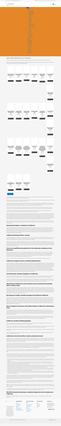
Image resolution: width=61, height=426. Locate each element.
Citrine (29, 46)
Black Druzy (30, 42)
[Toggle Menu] (27, 7)
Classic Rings (31, 27)
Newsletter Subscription (19, 410)
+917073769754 (11, 0)
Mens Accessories (31, 34)
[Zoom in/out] (1, 424)
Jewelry (28, 8)
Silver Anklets (31, 10)
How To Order (28, 411)
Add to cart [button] (27, 80)
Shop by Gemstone (30, 37)
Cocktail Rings (31, 26)
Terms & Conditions (29, 409)
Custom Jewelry (29, 52)
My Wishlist (38, 406)
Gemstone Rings (31, 24)
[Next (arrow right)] (4, 425)
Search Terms (18, 406)
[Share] (6, 424)
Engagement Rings (32, 25)
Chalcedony (30, 45)
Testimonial (28, 410)
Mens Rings (31, 36)
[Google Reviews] (52, 409)
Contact (28, 54)
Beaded (30, 33)
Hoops (30, 29)
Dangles (30, 31)
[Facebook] (48, 409)
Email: (15, 0)
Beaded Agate (30, 41)
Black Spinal (30, 43)
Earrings (29, 28)
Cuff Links (30, 35)
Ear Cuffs (30, 30)
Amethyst (29, 38)
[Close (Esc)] (9, 424)
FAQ (37, 407)
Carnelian (29, 44)
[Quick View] (26, 78)
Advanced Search (18, 409)
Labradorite (30, 49)
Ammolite (29, 39)
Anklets (29, 9)
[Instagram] (51, 409)
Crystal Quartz (30, 47)
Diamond (29, 48)
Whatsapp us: (7, 0)
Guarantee (27, 408)
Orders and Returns (19, 408)
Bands (30, 23)
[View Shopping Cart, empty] (53, 4)
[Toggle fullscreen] (4, 424)
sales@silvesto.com (18, 0)
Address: (37, 0)
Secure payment (28, 406)
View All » (29, 50)
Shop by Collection (30, 51)
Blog (28, 53)
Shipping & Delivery (29, 404)
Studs (30, 32)
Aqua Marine (30, 40)
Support (27, 407)
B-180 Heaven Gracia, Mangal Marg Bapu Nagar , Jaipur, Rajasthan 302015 (46, 0)
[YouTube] (53, 409)
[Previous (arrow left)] (1, 425)
